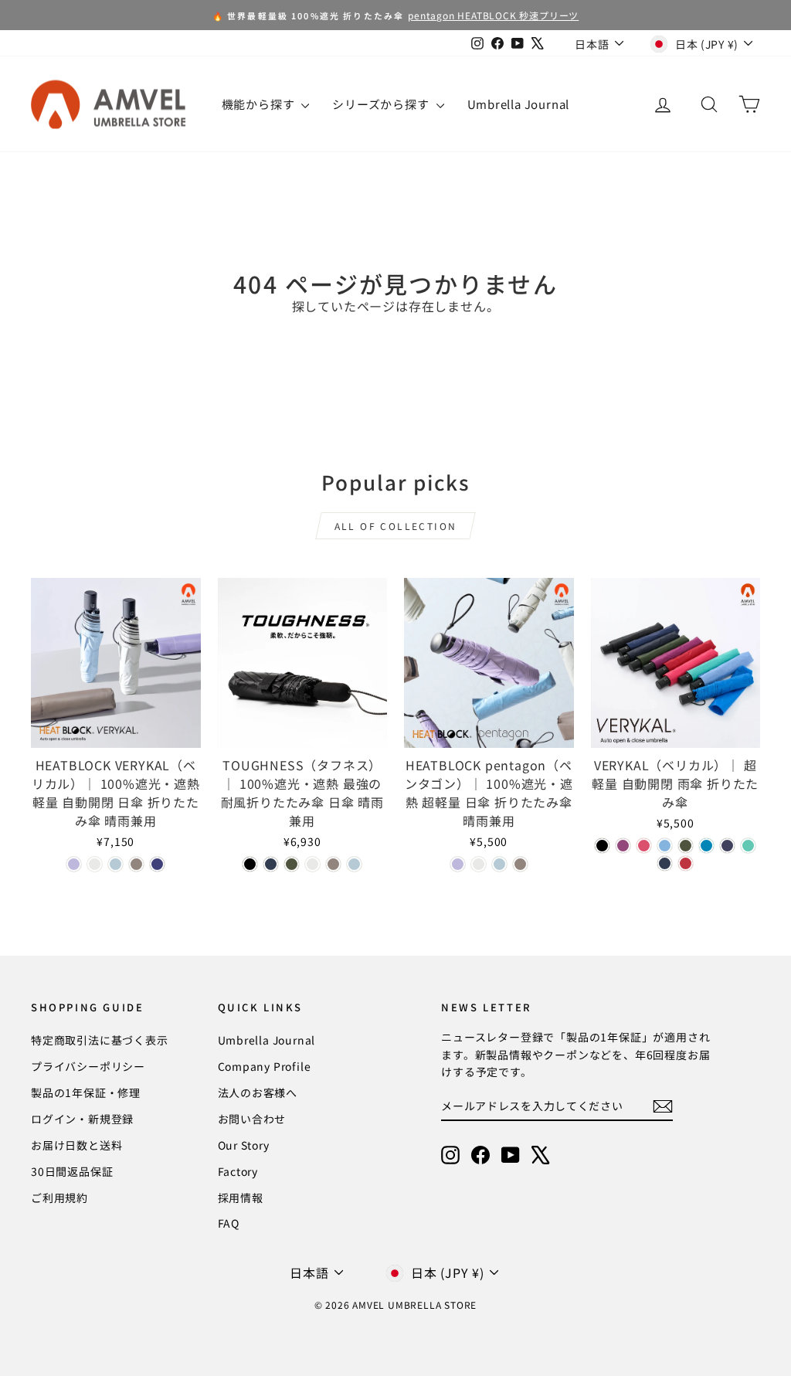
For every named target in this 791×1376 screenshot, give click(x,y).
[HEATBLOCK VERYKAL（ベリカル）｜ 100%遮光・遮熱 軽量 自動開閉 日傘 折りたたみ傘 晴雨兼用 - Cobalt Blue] (157, 864)
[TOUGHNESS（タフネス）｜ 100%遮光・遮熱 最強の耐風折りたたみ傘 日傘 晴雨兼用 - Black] (250, 864)
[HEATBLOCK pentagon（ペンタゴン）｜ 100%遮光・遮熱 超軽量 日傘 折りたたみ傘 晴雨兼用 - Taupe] (520, 864)
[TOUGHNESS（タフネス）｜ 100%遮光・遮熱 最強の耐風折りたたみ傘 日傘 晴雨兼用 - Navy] (270, 864)
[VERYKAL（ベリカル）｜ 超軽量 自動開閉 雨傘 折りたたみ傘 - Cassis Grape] (623, 845)
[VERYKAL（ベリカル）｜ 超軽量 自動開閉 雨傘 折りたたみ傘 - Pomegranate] (685, 863)
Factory (238, 1171)
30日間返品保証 (72, 1171)
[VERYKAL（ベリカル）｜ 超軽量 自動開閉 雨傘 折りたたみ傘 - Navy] (664, 863)
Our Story (244, 1145)
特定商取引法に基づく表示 (99, 1040)
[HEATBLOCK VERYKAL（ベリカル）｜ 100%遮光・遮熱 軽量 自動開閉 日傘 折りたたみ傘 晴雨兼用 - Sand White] (94, 864)
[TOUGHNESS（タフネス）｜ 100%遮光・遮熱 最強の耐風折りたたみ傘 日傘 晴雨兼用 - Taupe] (333, 864)
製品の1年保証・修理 (86, 1092)
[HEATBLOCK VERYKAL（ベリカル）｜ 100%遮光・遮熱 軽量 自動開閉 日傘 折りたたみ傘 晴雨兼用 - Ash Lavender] (73, 864)
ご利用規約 (59, 1197)
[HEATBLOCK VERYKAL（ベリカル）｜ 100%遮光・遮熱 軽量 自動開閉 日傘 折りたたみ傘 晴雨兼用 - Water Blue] (115, 864)
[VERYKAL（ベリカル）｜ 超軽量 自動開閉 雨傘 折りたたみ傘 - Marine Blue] (706, 845)
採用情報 (240, 1197)
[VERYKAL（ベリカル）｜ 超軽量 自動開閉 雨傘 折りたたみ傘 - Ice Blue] (664, 845)
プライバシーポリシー (88, 1066)
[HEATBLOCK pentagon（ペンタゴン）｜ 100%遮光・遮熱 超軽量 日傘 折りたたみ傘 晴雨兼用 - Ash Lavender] (457, 864)
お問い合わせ (252, 1118)
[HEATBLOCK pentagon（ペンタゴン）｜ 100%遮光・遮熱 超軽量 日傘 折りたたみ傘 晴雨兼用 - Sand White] (478, 864)
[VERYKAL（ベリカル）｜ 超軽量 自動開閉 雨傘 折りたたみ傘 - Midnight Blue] (727, 845)
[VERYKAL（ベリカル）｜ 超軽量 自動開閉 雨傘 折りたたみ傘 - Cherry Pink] (644, 845)
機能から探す (260, 104)
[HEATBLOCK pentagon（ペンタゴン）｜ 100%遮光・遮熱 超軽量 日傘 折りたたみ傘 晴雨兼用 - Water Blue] (499, 864)
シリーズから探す (382, 104)
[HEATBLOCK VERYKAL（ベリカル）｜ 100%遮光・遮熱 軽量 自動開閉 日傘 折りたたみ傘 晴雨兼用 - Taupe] (136, 864)
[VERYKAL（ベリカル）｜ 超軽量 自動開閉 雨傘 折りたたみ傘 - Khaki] (685, 845)
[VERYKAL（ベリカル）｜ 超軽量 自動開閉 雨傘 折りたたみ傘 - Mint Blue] (748, 845)
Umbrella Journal (518, 104)
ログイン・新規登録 (82, 1118)
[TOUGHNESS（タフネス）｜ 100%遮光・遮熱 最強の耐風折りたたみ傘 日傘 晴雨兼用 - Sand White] (312, 864)
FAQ (228, 1223)
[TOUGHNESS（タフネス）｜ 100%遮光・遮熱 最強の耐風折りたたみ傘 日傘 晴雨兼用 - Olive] (291, 864)
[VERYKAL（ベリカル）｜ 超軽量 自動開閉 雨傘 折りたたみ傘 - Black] (602, 845)
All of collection (395, 525)
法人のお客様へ (258, 1092)
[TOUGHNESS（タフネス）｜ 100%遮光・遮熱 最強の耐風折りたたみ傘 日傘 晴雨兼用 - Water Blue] (354, 864)
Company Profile (264, 1066)
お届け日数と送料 (76, 1145)
